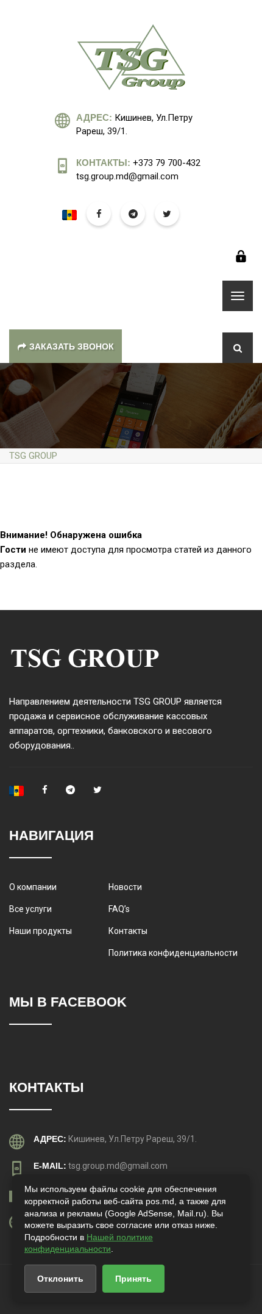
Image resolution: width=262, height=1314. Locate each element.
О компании (33, 887)
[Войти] (240, 256)
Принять (133, 1278)
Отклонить (60, 1278)
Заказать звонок (71, 346)
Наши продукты (40, 931)
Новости (125, 887)
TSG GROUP (33, 455)
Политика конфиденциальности (173, 953)
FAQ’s (119, 909)
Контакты (127, 931)
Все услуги (30, 909)
